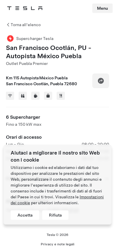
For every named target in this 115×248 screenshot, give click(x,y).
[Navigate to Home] (24, 8)
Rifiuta (55, 215)
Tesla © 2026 (57, 235)
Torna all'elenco (26, 24)
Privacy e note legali (57, 244)
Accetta (24, 215)
